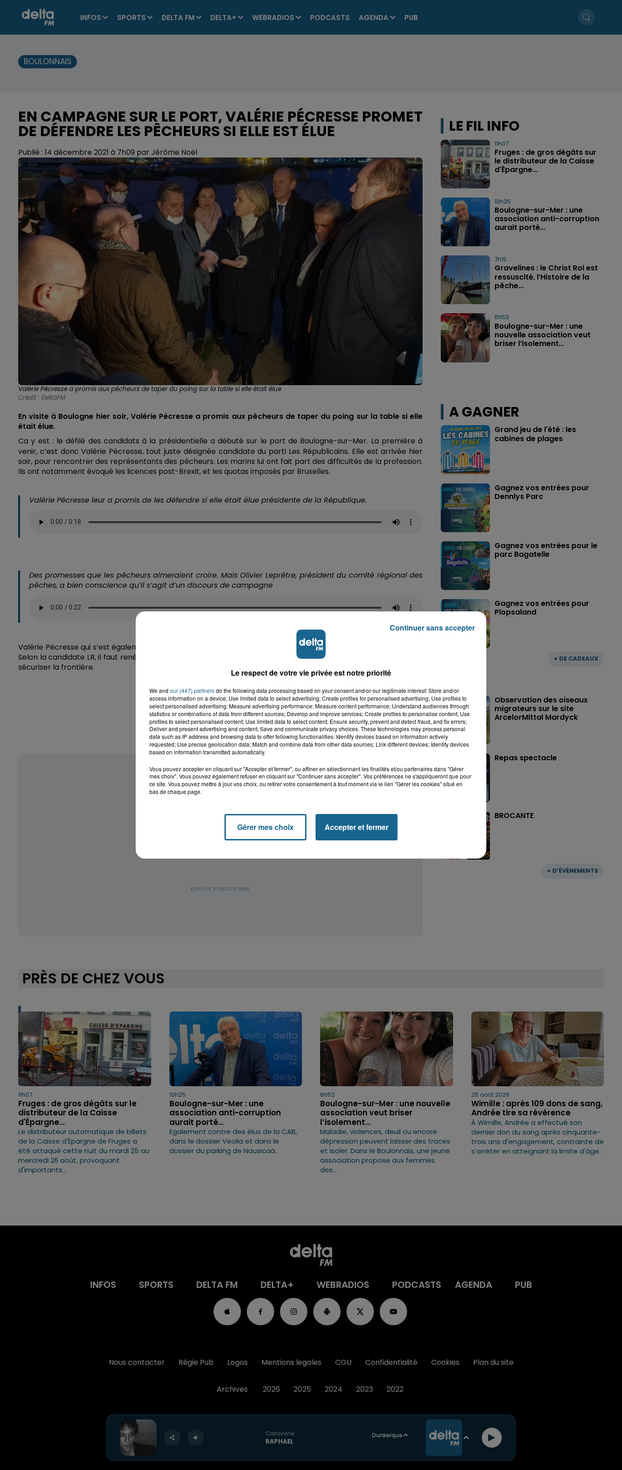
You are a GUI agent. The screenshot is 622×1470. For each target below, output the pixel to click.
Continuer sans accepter (432, 627)
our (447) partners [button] (192, 690)
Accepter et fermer (356, 827)
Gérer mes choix (265, 827)
